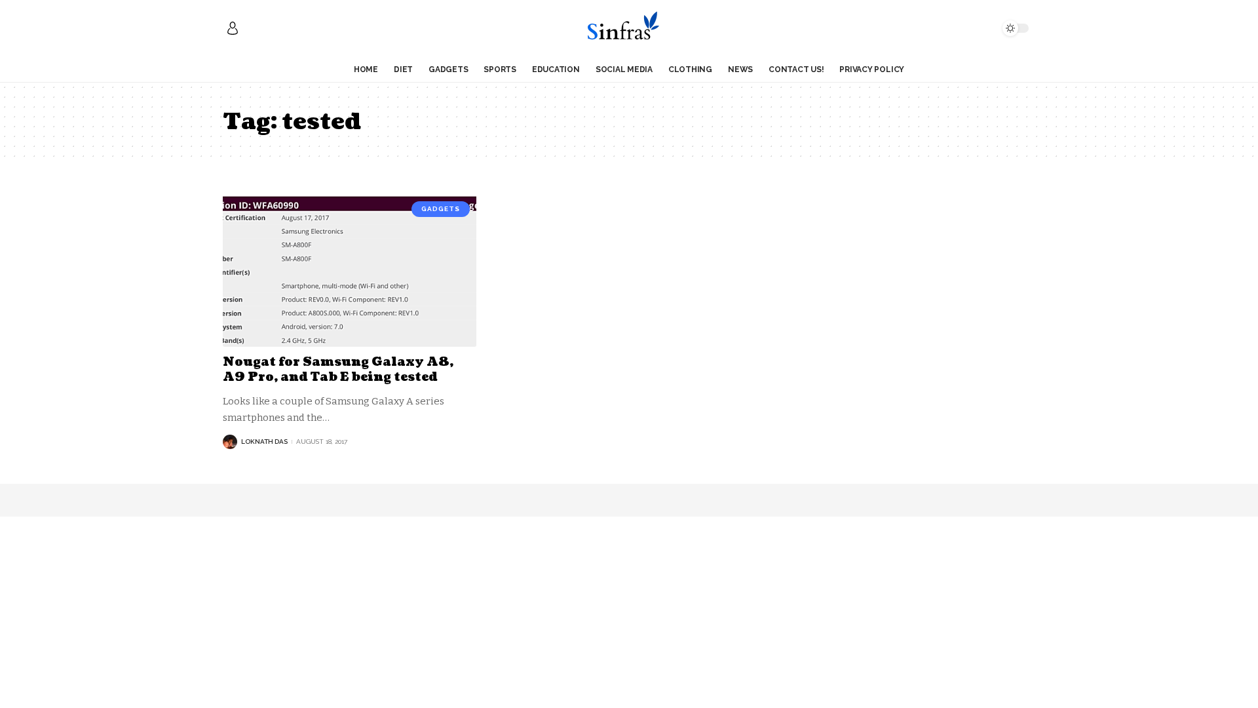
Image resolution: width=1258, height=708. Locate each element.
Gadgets (440, 208)
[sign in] (232, 28)
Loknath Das (264, 441)
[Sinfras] (628, 28)
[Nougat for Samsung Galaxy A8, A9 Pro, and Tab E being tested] (349, 271)
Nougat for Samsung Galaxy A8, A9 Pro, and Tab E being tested (338, 369)
